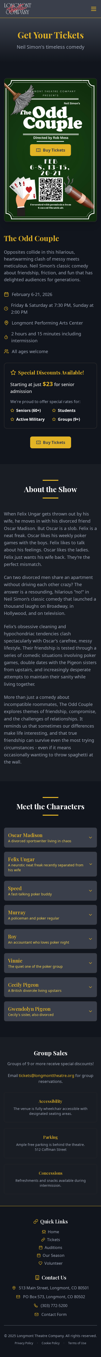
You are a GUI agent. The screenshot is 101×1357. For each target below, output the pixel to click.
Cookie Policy (51, 1343)
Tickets (53, 1239)
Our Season (53, 1255)
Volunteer (53, 1263)
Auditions (53, 1247)
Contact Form (54, 1314)
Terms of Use (77, 1343)
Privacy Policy (24, 1343)
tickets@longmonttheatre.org (46, 1075)
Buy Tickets (54, 150)
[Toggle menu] (93, 8)
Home (53, 1231)
